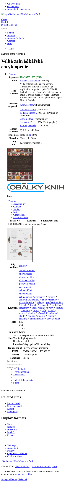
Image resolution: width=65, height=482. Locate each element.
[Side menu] (2, 28)
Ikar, (29, 135)
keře (44, 310)
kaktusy (59, 308)
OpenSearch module (17, 453)
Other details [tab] (19, 214)
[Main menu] (5, 28)
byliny (50, 308)
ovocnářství (39, 297)
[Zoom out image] (11, 364)
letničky (34, 305)
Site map (11, 445)
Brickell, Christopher (30, 80)
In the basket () (9, 25)
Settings (14, 479)
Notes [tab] (16, 212)
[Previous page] (14, 367)
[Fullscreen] (17, 364)
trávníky (52, 310)
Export (10, 409)
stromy (36, 310)
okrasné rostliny (26, 277)
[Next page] (17, 367)
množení (41, 316)
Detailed (11, 427)
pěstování (42, 313)
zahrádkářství (25, 290)
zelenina (31, 313)
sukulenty (25, 310)
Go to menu (13, 6)
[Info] (20, 364)
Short (9, 424)
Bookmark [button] (19, 374)
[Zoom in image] (8, 364)
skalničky (56, 305)
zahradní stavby (37, 318)
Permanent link (21, 372)
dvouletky (45, 305)
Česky (4, 19)
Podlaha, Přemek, (28, 113)
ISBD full (12, 429)
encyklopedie (25, 273)
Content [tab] (17, 206)
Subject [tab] (16, 209)
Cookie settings (14, 456)
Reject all (22, 479)
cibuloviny (24, 308)
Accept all (6, 479)
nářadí (51, 316)
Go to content (13, 3)
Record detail (13, 403)
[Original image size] (14, 364)
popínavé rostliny (54, 302)
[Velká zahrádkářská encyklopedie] (20, 181)
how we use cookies (22, 474)
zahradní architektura (29, 299)
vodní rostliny (38, 308)
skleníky (23, 318)
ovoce (22, 313)
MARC (11, 432)
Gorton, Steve (26, 119)
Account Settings (15, 38)
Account (11, 35)
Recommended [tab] (20, 217)
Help (9, 43)
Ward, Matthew (27, 105)
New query (12, 411)
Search (10, 32)
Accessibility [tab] (19, 204)
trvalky (24, 305)
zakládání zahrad (27, 270)
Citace (10, 435)
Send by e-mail (14, 406)
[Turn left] (8, 367)
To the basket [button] (20, 369)
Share (16, 382)
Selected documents (23, 380)
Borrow (11, 74)
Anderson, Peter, (28, 122)
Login (10, 48)
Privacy (11, 450)
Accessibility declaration (19, 9)
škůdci (22, 316)
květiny (40, 302)
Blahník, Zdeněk (28, 125)
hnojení (31, 316)
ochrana (53, 313)
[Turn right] (11, 367)
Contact (11, 41)
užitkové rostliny (27, 280)
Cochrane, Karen (28, 109)
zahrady (23, 265)
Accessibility (13, 448)
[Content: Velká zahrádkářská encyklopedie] (20, 261)
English (4, 22)
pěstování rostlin (27, 283)
